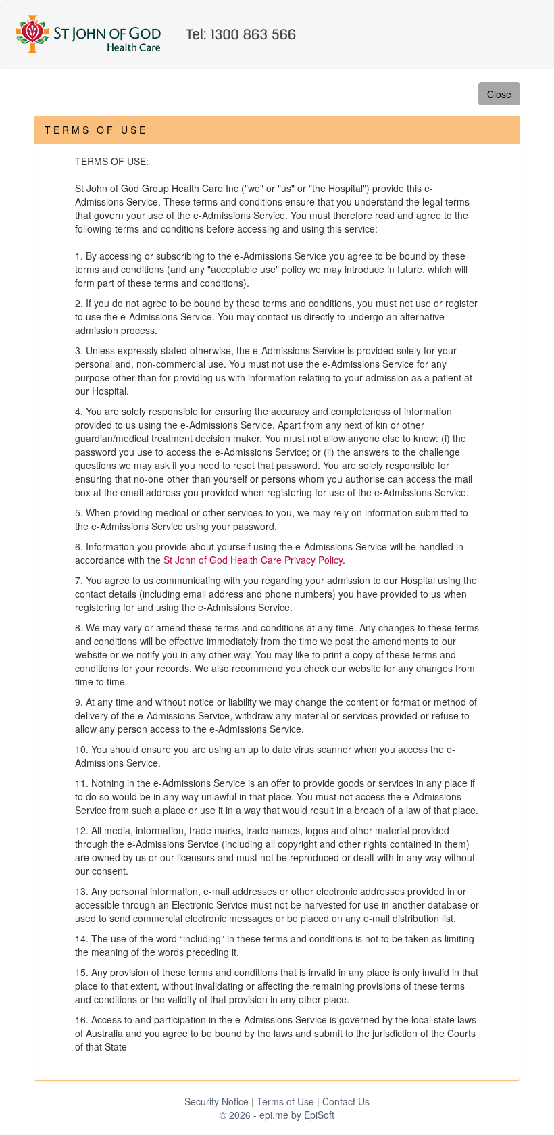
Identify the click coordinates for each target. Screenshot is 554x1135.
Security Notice (216, 1101)
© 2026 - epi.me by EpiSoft (277, 1114)
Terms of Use (285, 1101)
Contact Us (346, 1101)
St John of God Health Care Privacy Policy (253, 559)
